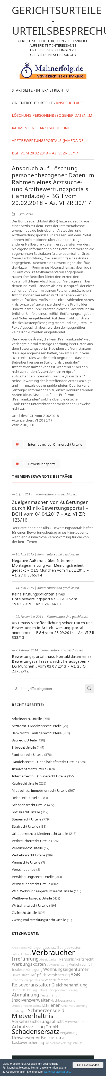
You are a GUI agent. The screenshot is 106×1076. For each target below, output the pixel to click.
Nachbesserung (62, 1000)
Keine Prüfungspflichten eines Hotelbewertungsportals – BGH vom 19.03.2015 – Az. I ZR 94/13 (44, 599)
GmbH (52, 1027)
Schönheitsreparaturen (28, 980)
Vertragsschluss (71, 1043)
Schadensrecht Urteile (29, 805)
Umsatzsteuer (26, 1038)
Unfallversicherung (74, 1005)
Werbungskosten (29, 964)
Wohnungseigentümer (66, 969)
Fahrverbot (52, 1043)
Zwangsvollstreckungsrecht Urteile (39, 919)
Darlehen (51, 1005)
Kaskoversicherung (28, 1042)
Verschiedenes (24, 869)
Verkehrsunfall (80, 964)
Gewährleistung (57, 964)
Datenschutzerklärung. (57, 1071)
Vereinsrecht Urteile (27, 848)
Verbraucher (53, 952)
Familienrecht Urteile (27, 754)
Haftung (31, 990)
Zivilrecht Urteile (24, 912)
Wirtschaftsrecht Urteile (30, 905)
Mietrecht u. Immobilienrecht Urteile (39, 790)
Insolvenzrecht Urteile (29, 769)
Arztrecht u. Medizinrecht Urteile (37, 725)
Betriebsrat (53, 1037)
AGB (75, 974)
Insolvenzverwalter (31, 1000)
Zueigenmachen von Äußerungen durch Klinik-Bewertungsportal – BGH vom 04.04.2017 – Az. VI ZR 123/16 (50, 511)
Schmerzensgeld (46, 1010)
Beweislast (20, 975)
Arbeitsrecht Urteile (27, 718)
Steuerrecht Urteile (26, 819)
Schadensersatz (35, 1031)
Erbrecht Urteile (24, 747)
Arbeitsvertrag (28, 1026)
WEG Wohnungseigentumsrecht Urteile (42, 891)
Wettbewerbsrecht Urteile (32, 898)
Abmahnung (25, 995)
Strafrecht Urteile (25, 826)
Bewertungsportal (42, 464)
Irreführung (25, 959)
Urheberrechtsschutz (26, 1005)
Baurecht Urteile (24, 740)
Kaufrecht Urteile (25, 783)
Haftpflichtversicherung (49, 974)
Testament (48, 995)
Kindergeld (19, 1011)
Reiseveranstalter (31, 985)
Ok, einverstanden (88, 1065)
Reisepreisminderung (63, 990)
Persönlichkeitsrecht (76, 959)
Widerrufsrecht (56, 980)
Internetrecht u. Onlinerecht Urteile (55, 444)
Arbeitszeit (19, 948)
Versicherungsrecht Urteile (33, 876)
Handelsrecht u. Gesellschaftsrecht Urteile (44, 761)
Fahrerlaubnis (21, 954)
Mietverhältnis (32, 1016)
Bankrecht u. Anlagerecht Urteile (37, 733)
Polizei (42, 990)
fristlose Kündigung (27, 969)
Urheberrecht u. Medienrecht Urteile (40, 833)
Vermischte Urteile (26, 862)
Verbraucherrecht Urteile (31, 840)
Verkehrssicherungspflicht (38, 1021)
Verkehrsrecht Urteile (28, 855)
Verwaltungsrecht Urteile (31, 884)
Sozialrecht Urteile (26, 812)
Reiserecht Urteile (26, 797)
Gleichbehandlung (69, 985)
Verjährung (68, 1033)
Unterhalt (18, 990)
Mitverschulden (77, 1022)
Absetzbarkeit (48, 959)
